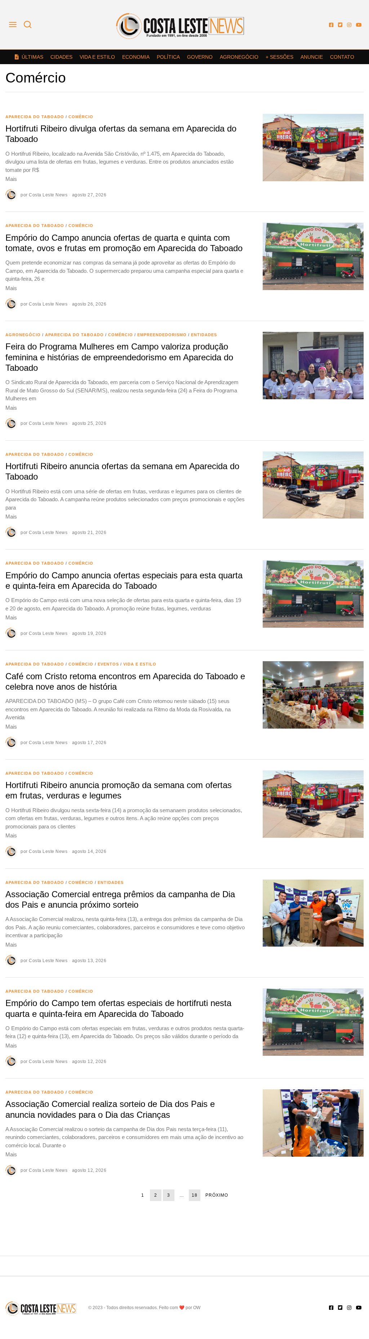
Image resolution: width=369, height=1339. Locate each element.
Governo (200, 57)
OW (196, 1307)
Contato (342, 57)
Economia (136, 57)
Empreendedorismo (162, 335)
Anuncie (312, 57)
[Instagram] (349, 25)
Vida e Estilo (97, 57)
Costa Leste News (48, 194)
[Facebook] (331, 25)
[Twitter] (340, 25)
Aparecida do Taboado (34, 117)
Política (168, 57)
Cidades (61, 57)
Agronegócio (239, 57)
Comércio (80, 117)
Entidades (204, 335)
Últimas (32, 57)
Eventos (108, 664)
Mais (11, 179)
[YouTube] (359, 25)
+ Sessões (279, 57)
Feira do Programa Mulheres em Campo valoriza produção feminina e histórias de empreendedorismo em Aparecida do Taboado (119, 357)
